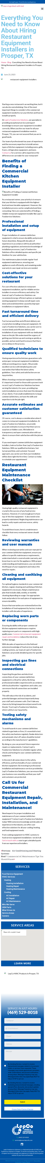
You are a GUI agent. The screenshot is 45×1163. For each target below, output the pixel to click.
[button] (42, 8)
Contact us (6, 153)
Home (3, 62)
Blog (9, 62)
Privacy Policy (37, 1160)
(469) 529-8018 (22, 1012)
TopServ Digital (26, 1162)
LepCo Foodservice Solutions (16, 120)
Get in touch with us (10, 840)
